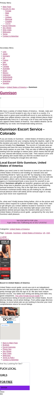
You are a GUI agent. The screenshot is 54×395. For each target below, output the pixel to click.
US (44, 233)
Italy (4, 62)
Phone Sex (7, 349)
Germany (6, 56)
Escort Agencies (9, 26)
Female (8, 11)
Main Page (7, 7)
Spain (5, 71)
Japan (5, 54)
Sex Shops (7, 28)
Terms (5, 34)
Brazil (5, 64)
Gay (7, 15)
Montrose (4, 239)
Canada (6, 66)
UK (4, 58)
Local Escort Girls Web (9, 40)
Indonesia (6, 75)
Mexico (5, 73)
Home (2, 87)
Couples (8, 21)
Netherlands (7, 77)
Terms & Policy (9, 358)
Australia (6, 69)
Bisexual (8, 19)
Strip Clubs (7, 30)
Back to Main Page (10, 343)
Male (7, 13)
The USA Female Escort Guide (27, 296)
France (5, 60)
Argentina (6, 81)
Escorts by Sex (9, 9)
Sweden (6, 83)
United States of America (17, 87)
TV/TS (7, 23)
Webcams (7, 32)
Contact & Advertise (11, 36)
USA (4, 52)
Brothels (6, 345)
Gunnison (8, 93)
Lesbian (8, 17)
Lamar (3, 237)
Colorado (8, 233)
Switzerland (7, 79)
